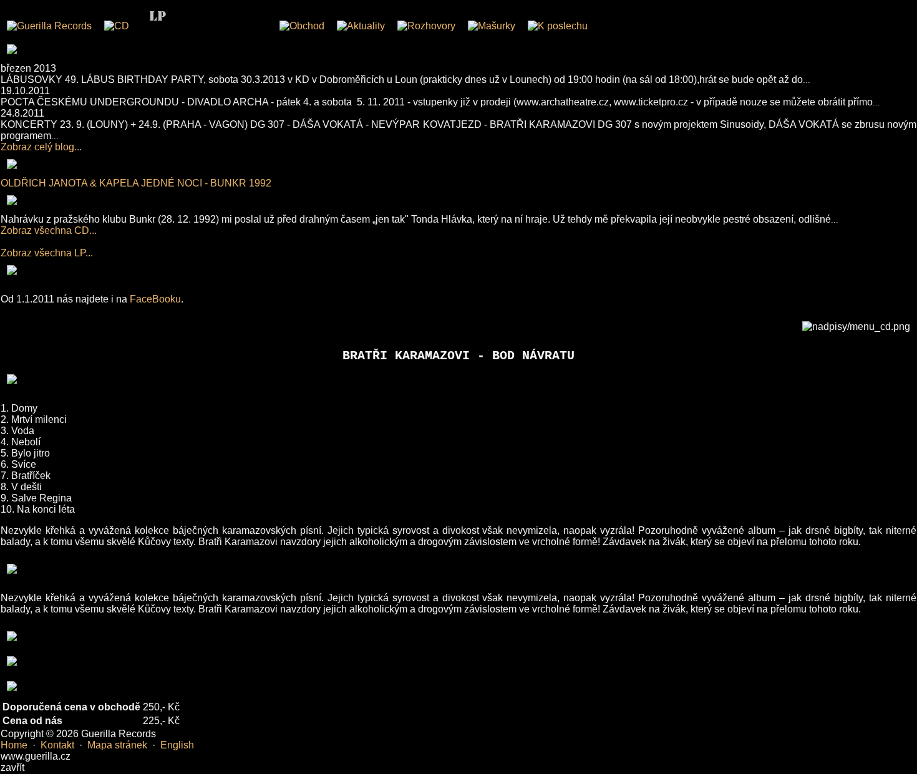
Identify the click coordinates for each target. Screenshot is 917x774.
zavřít (12, 767)
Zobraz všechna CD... (49, 230)
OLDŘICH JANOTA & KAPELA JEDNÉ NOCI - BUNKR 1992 (136, 183)
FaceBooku (155, 299)
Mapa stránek (117, 745)
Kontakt (57, 745)
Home (14, 745)
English (177, 745)
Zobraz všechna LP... (47, 253)
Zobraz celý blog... (41, 147)
